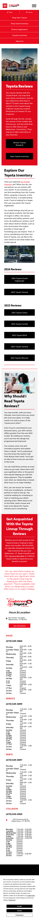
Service (30, 12)
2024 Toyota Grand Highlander (20, 279)
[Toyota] (5, 5)
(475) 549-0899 (14, 703)
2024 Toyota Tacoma (19, 292)
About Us (19, 41)
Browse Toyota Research (19, 143)
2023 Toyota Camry (19, 312)
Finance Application (19, 29)
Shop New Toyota (19, 17)
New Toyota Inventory (19, 156)
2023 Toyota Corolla (19, 324)
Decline (19, 911)
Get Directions (19, 625)
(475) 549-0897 (14, 759)
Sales (10, 12)
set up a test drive (16, 556)
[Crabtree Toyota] (15, 5)
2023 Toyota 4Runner (19, 358)
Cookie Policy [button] (31, 895)
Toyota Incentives (19, 35)
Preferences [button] (12, 900)
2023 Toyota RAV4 (19, 335)
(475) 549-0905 (14, 813)
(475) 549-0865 (14, 640)
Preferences (20, 915)
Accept (19, 906)
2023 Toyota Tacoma (19, 346)
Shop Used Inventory (19, 23)
